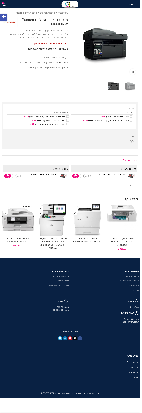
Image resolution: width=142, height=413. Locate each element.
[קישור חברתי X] (75, 338)
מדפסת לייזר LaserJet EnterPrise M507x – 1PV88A (87, 240)
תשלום (134, 367)
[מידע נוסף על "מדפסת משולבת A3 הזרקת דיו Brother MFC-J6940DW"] (5, 212)
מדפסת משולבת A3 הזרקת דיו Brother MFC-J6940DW (18, 240)
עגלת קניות (132, 372)
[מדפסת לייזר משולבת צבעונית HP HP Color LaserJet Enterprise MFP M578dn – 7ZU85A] (53, 220)
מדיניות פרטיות (132, 276)
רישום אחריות (63, 280)
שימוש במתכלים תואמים (58, 285)
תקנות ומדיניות (132, 271)
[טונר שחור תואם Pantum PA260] (63, 176)
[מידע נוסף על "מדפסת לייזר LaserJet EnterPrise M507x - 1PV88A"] (75, 212)
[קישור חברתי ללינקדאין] (65, 338)
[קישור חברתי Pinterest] (70, 338)
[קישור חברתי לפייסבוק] (80, 338)
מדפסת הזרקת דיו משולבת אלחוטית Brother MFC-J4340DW (121, 241)
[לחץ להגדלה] (133, 72)
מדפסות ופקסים (47, 12)
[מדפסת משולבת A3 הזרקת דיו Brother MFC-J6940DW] (18, 220)
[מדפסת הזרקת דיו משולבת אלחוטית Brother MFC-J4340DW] (122, 220)
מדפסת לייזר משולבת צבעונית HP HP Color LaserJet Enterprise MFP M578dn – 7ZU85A (53, 243)
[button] (3, 17)
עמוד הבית (63, 12)
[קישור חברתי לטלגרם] (60, 338)
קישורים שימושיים (60, 271)
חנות (135, 377)
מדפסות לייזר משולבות (26, 12)
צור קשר (135, 290)
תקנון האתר (134, 285)
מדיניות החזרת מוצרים (129, 280)
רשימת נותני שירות (61, 276)
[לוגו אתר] (70, 3)
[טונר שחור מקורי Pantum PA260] (131, 176)
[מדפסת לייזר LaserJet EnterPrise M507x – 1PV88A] (87, 220)
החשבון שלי (132, 362)
